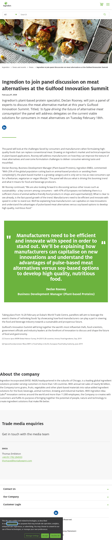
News (31, 67)
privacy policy (12, 523)
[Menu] (108, 4)
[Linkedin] (4, 127)
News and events (19, 67)
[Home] (7, 6)
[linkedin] (57, 513)
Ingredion (6, 67)
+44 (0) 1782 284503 (12, 457)
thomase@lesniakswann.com (17, 460)
